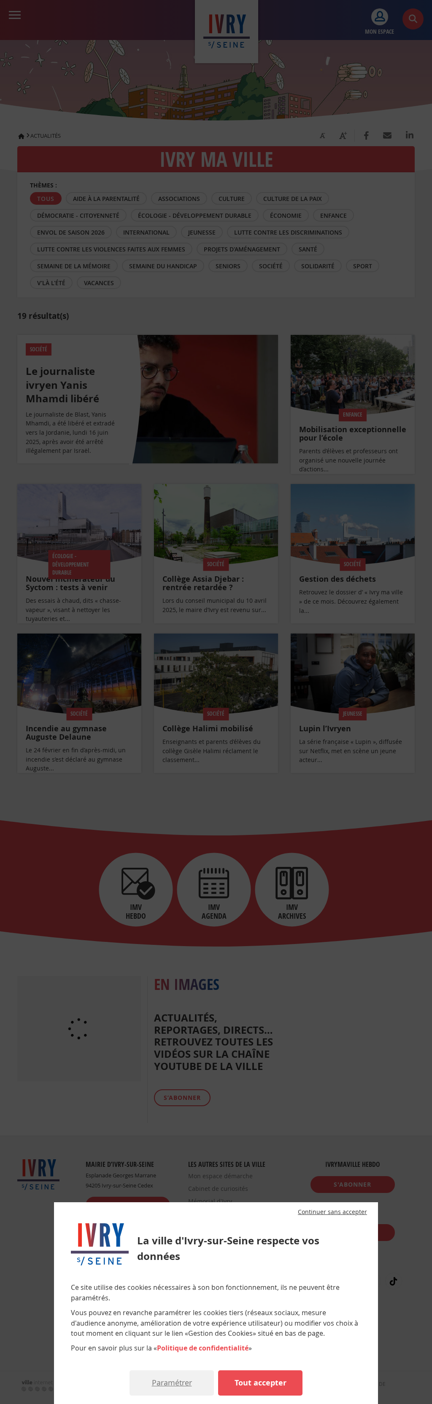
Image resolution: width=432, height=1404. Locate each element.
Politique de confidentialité (202, 1348)
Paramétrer (172, 1382)
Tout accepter (260, 1382)
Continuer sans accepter (332, 1212)
